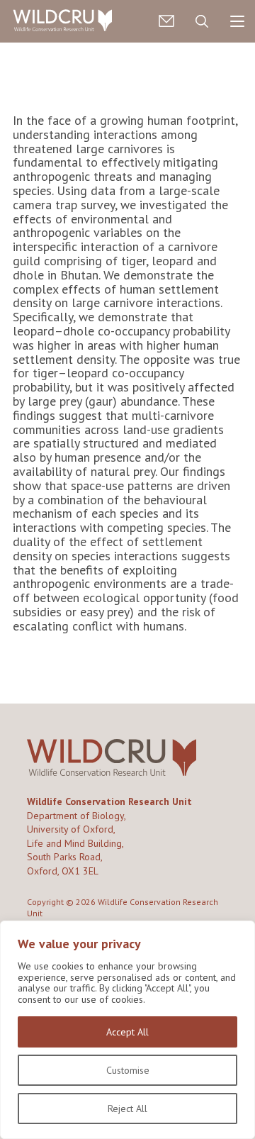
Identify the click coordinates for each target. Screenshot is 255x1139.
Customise (127, 1070)
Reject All (127, 1108)
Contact (166, 21)
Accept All (127, 1032)
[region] (127, 1030)
